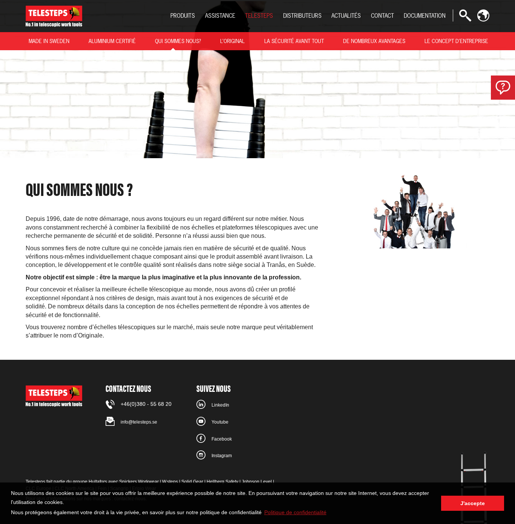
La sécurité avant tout (294, 41)
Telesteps (259, 16)
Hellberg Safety (222, 481)
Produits (182, 16)
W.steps (170, 481)
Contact (382, 16)
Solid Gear (192, 481)
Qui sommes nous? (178, 41)
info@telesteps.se (139, 422)
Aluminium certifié (112, 41)
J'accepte (472, 503)
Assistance (220, 16)
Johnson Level (257, 481)
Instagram (222, 455)
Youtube (220, 422)
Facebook (222, 439)
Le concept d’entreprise (456, 41)
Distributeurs (302, 16)
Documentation (425, 16)
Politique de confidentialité (295, 512)
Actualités (346, 16)
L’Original (232, 41)
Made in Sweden (49, 41)
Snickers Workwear (139, 481)
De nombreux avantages (374, 41)
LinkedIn (220, 405)
